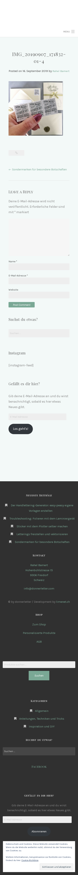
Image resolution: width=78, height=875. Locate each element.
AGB (39, 641)
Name (13, 261)
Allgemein (41, 711)
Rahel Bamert (60, 71)
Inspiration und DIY (42, 726)
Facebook (39, 766)
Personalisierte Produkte (39, 633)
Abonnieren (39, 831)
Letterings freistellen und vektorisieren (42, 534)
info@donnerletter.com (39, 588)
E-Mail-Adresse (18, 275)
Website (13, 289)
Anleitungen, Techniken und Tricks (41, 718)
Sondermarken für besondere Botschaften (38, 169)
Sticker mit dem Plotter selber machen (42, 526)
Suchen (39, 675)
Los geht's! (20, 429)
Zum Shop (39, 624)
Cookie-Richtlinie (29, 860)
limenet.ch (63, 601)
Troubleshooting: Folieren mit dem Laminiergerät (42, 518)
